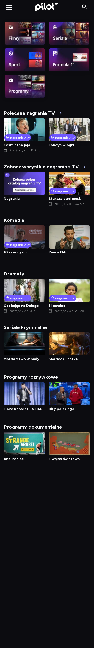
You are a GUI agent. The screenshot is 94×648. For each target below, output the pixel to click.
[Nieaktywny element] (25, 33)
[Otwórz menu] (9, 7)
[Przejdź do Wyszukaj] (84, 7)
